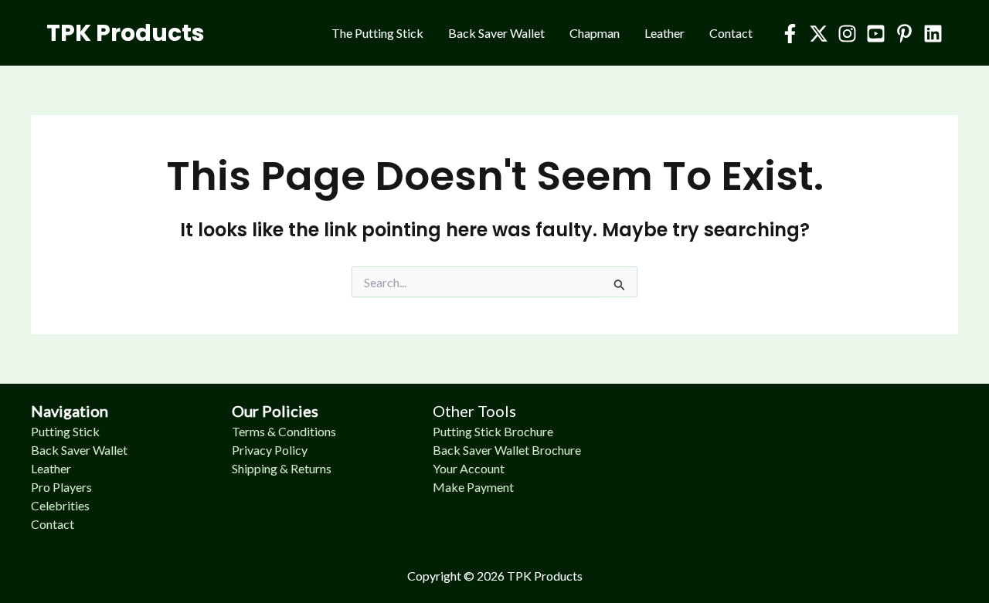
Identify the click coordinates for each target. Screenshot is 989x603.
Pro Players (61, 486)
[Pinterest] (904, 33)
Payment (490, 486)
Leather (664, 32)
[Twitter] (818, 33)
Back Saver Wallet (496, 32)
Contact (731, 32)
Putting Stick (65, 431)
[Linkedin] (933, 33)
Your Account (469, 468)
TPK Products (125, 32)
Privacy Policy (270, 449)
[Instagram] (847, 33)
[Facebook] (790, 33)
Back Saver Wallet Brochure (507, 449)
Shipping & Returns (281, 468)
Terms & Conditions (284, 431)
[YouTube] (875, 33)
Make (450, 486)
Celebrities (60, 505)
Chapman (594, 32)
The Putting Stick (377, 32)
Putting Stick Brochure (493, 431)
